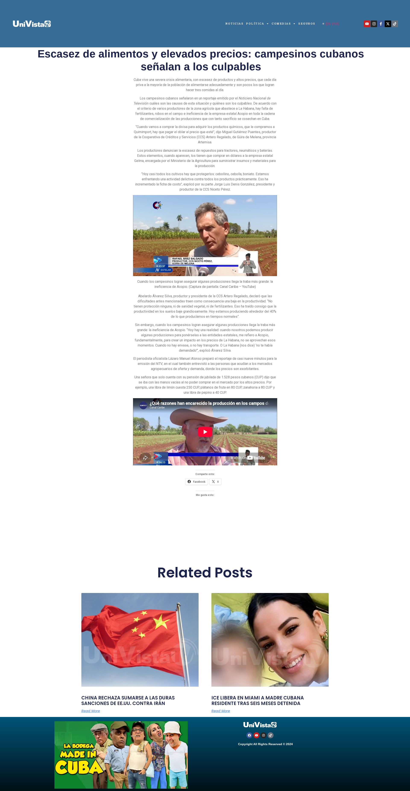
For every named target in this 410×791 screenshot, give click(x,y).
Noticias (234, 23)
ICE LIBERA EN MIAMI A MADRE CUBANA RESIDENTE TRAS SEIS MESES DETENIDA (257, 701)
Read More (90, 711)
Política (255, 23)
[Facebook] (249, 735)
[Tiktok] (395, 23)
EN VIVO (332, 24)
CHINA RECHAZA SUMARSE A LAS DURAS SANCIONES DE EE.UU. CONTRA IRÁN (128, 701)
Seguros (306, 23)
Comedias (281, 23)
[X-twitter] (388, 23)
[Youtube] (367, 23)
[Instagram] (374, 23)
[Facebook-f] (381, 23)
